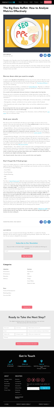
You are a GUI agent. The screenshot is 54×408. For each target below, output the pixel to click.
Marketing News (8, 221)
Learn (41, 2)
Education (5, 276)
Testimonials (7, 385)
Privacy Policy (7, 390)
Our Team (6, 381)
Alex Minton (7, 54)
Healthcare (17, 392)
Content (29, 276)
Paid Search (17, 221)
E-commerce (18, 381)
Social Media (30, 281)
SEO (28, 273)
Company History (8, 379)
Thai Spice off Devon (42, 83)
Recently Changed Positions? (19, 397)
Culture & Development (9, 290)
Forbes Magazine (33, 86)
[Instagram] (42, 380)
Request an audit (43, 208)
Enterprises (17, 390)
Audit (31, 2)
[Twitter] (49, 55)
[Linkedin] (45, 55)
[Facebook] (41, 55)
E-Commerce (6, 273)
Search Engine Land (14, 181)
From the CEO (7, 295)
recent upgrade (37, 132)
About (20, 2)
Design (29, 278)
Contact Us (48, 2)
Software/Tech (18, 388)
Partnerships (7, 383)
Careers (36, 2)
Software (5, 278)
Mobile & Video (31, 283)
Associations (6, 271)
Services (26, 2)
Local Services (18, 383)
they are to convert (23, 144)
